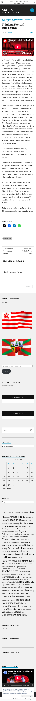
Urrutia (12, 609)
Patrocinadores (12, 590)
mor (27, 579)
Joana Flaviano (16, 566)
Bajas (21, 531)
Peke (21, 590)
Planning (29, 590)
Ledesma (4, 574)
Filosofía (13, 554)
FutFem (7, 557)
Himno (4, 561)
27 (32, 481)
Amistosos (26, 523)
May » (9, 488)
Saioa (21, 597)
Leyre (18, 574)
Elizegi (4, 548)
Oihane (11, 584)
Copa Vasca (24, 539)
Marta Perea (11, 579)
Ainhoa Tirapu (17, 516)
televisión (7, 606)
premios (8, 593)
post (3, 593)
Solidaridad (8, 603)
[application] (18, 678)
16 (13, 476)
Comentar (27, 286)
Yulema (17, 614)
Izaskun (21, 564)
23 (13, 481)
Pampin (4, 590)
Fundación (7, 238)
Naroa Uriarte (13, 582)
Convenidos (23, 536)
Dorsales (23, 543)
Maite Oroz (20, 577)
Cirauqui (5, 537)
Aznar (16, 532)
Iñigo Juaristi (28, 564)
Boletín (5, 534)
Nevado (30, 582)
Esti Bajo (13, 551)
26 (27, 481)
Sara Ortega (11, 600)
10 (18, 472)
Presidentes (16, 593)
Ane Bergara (6, 529)
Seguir (6, 371)
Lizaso (22, 574)
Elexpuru (21, 545)
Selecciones (23, 599)
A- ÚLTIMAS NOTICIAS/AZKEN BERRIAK (16, 19)
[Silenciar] (28, 685)
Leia (8, 574)
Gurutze (30, 558)
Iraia (20, 560)
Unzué (5, 609)
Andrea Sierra (14, 526)
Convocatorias (10, 539)
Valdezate (21, 609)
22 (9, 481)
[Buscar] (31, 430)
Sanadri (25, 596)
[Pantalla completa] (32, 685)
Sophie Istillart (21, 603)
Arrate (4, 531)
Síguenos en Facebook (11, 639)
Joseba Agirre (10, 571)
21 (4, 481)
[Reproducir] (4, 685)
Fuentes (18, 554)
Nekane (23, 581)
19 (27, 476)
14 (4, 476)
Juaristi (20, 571)
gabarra (14, 558)
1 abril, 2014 (10, 32)
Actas (12, 512)
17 (18, 476)
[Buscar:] (18, 430)
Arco (23, 529)
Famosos (6, 554)
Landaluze (26, 571)
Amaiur (9, 523)
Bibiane (28, 531)
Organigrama (26, 587)
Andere (5, 526)
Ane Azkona (25, 526)
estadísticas (28, 548)
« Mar (4, 488)
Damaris (6, 542)
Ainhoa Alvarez (21, 512)
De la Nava (15, 543)
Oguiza (5, 584)
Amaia (23, 520)
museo (5, 582)
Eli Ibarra (28, 545)
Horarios (12, 560)
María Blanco (21, 579)
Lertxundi (13, 574)
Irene (25, 560)
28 (4, 485)
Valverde (28, 609)
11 (23, 472)
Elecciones (13, 545)
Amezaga (16, 524)
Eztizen (25, 551)
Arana (19, 529)
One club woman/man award (16, 585)
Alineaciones (13, 519)
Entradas (13, 548)
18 (23, 476)
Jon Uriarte (23, 568)
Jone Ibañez (15, 568)
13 (32, 472)
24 (18, 481)
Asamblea (10, 532)
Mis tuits (5, 302)
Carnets (22, 534)
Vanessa (11, 612)
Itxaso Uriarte (13, 564)
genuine (25, 557)
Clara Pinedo (13, 537)
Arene (27, 529)
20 (32, 476)
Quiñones (24, 593)
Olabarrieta (18, 585)
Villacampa (8, 614)
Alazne (28, 517)
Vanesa (5, 611)
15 (9, 476)
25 (23, 481)
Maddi (11, 577)
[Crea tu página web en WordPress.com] (18, 2)
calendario (14, 534)
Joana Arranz (6, 566)
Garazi (20, 557)
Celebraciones (30, 534)
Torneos (22, 606)
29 (9, 485)
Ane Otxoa (14, 529)
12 (27, 472)
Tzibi (29, 606)
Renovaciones (10, 596)
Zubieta (24, 615)
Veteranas (19, 611)
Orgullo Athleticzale (10, 11)
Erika (21, 548)
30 (13, 485)
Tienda (14, 606)
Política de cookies (22, 693)
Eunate (19, 551)
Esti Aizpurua (6, 551)
